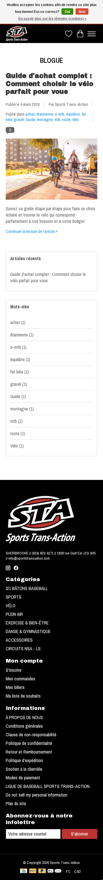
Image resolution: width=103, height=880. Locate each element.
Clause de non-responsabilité (31, 734)
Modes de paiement (23, 777)
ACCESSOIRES (19, 640)
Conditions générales (24, 726)
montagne (45, 119)
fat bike (19, 372)
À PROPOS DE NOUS (24, 717)
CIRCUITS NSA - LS (23, 648)
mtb (57, 119)
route (66, 119)
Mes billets (15, 687)
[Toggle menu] (91, 34)
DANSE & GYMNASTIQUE (28, 631)
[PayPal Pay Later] (42, 871)
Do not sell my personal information (36, 795)
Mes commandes (20, 678)
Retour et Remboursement (29, 752)
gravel (19, 119)
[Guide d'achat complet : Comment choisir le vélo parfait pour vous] (51, 202)
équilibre (73, 114)
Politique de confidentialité (29, 743)
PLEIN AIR (14, 614)
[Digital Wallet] (54, 871)
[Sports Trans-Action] (17, 33)
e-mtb (59, 114)
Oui (67, 12)
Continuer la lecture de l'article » (32, 231)
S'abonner (79, 834)
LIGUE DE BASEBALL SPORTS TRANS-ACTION (48, 786)
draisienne (44, 114)
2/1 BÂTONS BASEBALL (27, 588)
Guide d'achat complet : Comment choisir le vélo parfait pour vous (49, 84)
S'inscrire (13, 670)
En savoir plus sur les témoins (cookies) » (52, 19)
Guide (30, 119)
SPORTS (13, 597)
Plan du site (16, 803)
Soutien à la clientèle (24, 769)
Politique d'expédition (24, 760)
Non (82, 12)
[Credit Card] (23, 871)
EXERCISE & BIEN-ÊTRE (27, 623)
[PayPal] (33, 871)
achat (30, 114)
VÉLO (10, 605)
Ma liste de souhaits (23, 696)
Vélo (75, 119)
